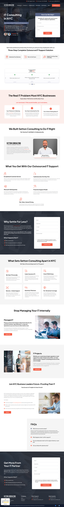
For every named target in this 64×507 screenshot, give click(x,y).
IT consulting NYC (16, 225)
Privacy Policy (37, 505)
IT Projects (25, 5)
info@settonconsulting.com (55, 499)
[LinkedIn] (59, 505)
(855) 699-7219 (57, 1)
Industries (38, 5)
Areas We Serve (41, 505)
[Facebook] (55, 505)
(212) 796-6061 (44, 1)
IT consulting (10, 112)
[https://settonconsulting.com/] (10, 496)
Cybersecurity (31, 5)
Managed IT (19, 5)
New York (46, 430)
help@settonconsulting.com (38, 499)
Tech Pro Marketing (31, 505)
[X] (57, 505)
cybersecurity (26, 149)
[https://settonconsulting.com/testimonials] (11, 34)
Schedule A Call (56, 5)
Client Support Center (31, 1)
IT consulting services (17, 402)
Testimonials (43, 5)
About (49, 5)
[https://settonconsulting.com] (9, 5)
